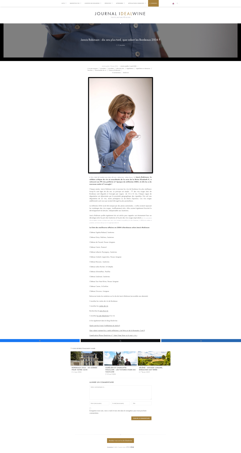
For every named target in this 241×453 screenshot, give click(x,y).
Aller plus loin (120, 68)
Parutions (90, 70)
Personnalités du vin (100, 70)
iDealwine (126, 72)
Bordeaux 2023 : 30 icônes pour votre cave (84, 369)
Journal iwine (120, 13)
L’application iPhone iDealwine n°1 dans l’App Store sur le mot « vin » (113, 335)
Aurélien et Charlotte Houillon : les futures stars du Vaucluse (120, 370)
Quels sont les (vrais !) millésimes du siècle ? (104, 325)
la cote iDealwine (103, 316)
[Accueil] (117, 45)
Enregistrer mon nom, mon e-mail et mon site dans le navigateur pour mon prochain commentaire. (117, 412)
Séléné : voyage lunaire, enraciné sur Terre (151, 369)
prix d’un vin (104, 311)
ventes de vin (103, 306)
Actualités (122, 45)
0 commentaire (116, 72)
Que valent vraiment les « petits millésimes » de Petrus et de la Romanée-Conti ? (117, 330)
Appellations (130, 68)
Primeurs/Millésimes (114, 70)
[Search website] (177, 3)
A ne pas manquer (93, 68)
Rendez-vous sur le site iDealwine (120, 440)
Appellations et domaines (143, 68)
